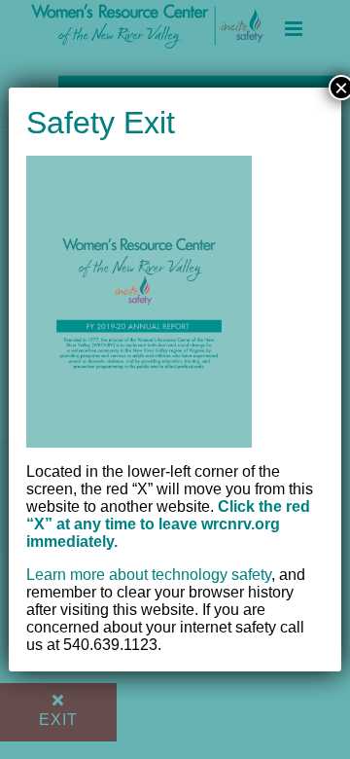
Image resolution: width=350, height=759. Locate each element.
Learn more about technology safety (148, 574)
